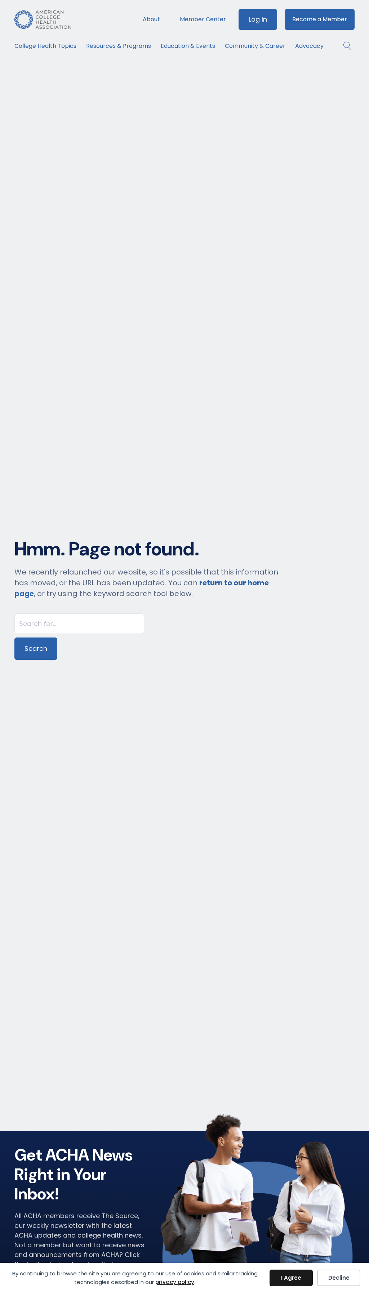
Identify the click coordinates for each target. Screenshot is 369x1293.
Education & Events (188, 46)
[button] (344, 46)
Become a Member (319, 19)
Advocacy (309, 46)
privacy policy (174, 1282)
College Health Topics (45, 46)
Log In (258, 19)
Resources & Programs (118, 46)
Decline (339, 1277)
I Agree (291, 1277)
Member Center (203, 19)
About (151, 19)
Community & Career (255, 46)
